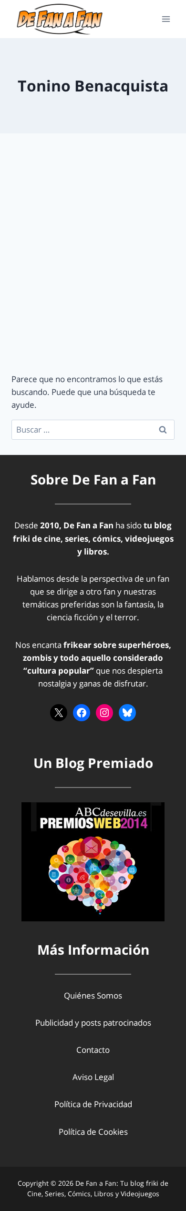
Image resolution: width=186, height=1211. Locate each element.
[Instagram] (104, 712)
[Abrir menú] (166, 18)
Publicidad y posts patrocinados (93, 1022)
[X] (58, 712)
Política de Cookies (93, 1131)
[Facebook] (81, 712)
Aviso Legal (93, 1076)
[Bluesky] (127, 712)
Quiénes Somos (93, 995)
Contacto (93, 1049)
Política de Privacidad (93, 1104)
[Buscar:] (93, 429)
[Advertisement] (93, 264)
